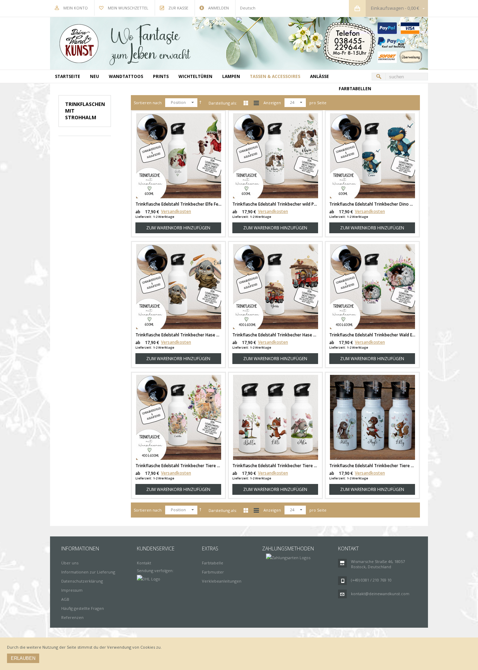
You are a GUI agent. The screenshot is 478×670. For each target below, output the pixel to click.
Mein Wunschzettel (128, 7)
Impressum (72, 590)
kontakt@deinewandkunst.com (380, 593)
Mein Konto (75, 7)
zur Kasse (178, 7)
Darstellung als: (223, 103)
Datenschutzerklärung (82, 581)
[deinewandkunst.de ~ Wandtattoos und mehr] (239, 43)
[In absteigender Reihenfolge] (200, 102)
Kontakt (144, 562)
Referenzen (72, 617)
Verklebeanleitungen (221, 581)
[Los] (379, 76)
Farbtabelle (212, 562)
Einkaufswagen (387, 8)
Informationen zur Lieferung (88, 572)
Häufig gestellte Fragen (82, 608)
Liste (256, 103)
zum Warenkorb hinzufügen (178, 228)
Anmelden (218, 7)
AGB (65, 599)
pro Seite (317, 102)
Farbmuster (213, 572)
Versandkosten (176, 211)
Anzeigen (272, 102)
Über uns (69, 562)
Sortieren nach (148, 102)
